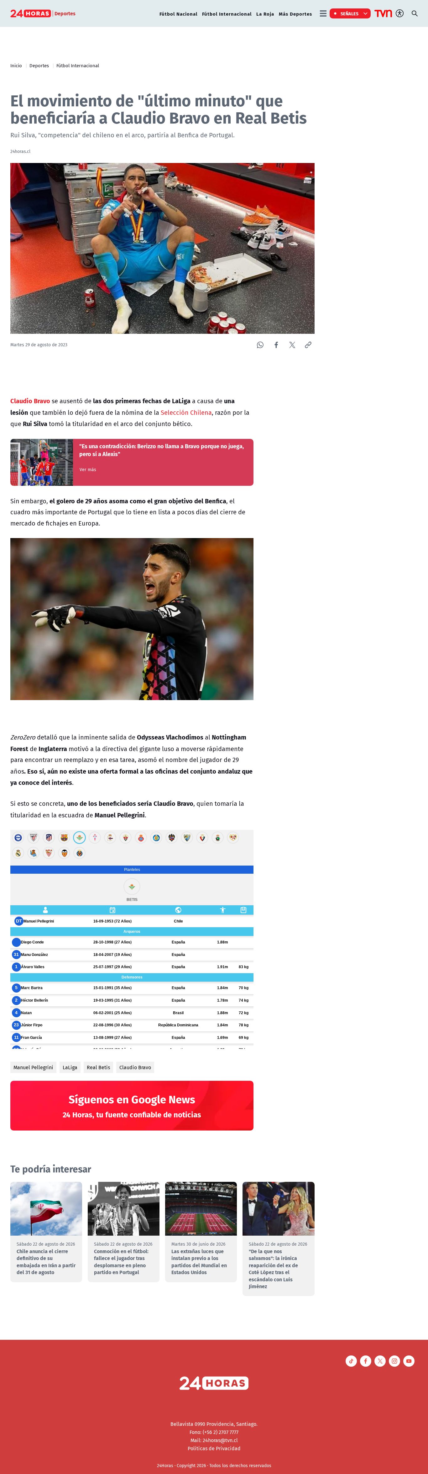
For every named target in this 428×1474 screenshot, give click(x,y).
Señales (350, 13)
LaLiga (70, 1067)
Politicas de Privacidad (214, 1448)
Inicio (16, 65)
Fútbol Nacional (178, 13)
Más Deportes (295, 13)
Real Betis (98, 1067)
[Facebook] (276, 344)
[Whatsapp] (260, 344)
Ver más (88, 469)
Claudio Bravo (135, 1067)
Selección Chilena (185, 412)
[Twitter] (292, 344)
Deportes (39, 65)
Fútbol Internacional (227, 13)
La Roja (265, 13)
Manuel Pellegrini (33, 1067)
